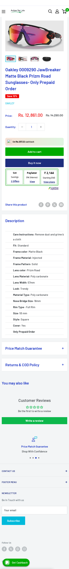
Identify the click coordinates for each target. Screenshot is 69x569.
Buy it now (34, 163)
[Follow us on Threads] (17, 549)
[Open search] (50, 11)
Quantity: (10, 127)
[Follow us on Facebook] (4, 549)
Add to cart (34, 151)
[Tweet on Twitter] (54, 204)
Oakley (9, 103)
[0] (64, 11)
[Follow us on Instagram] (24, 549)
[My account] (57, 11)
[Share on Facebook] (41, 204)
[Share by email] (61, 204)
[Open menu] (3, 11)
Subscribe (13, 520)
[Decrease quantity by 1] (22, 127)
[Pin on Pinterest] (47, 204)
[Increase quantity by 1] (41, 127)
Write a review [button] (34, 420)
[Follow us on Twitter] (10, 549)
